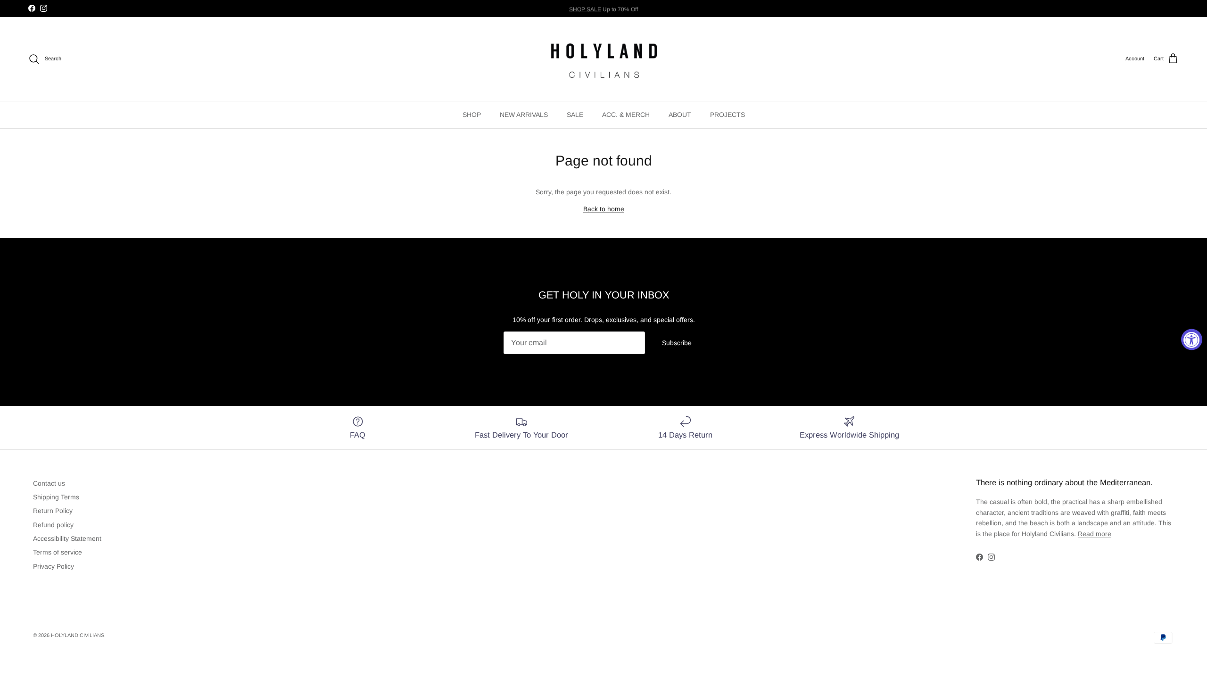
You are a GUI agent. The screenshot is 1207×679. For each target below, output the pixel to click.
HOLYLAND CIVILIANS (77, 635)
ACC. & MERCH (626, 114)
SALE (575, 114)
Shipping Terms (56, 497)
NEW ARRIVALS (524, 114)
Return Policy (53, 510)
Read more (1094, 534)
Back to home (603, 209)
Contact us (49, 483)
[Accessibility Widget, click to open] (1191, 339)
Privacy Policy (53, 566)
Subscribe (677, 343)
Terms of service (57, 552)
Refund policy (53, 525)
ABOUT (680, 114)
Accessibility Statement (67, 538)
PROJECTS (727, 114)
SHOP (472, 114)
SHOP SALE (585, 8)
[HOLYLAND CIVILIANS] (603, 58)
